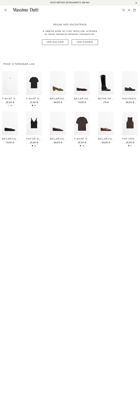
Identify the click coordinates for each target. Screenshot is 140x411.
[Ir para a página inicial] (26, 10)
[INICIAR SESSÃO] (129, 10)
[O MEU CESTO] (134, 10)
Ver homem (85, 42)
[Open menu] (5, 10)
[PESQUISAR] (124, 10)
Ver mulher (55, 42)
